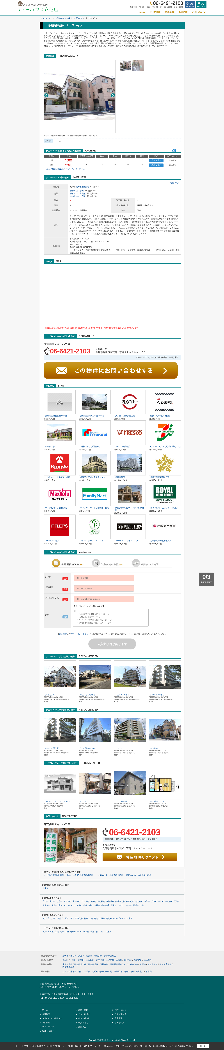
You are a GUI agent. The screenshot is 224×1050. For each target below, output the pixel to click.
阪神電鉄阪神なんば (119, 964)
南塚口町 (62, 905)
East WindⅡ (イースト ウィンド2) (57, 801)
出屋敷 (82, 193)
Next (113, 95)
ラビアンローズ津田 (121, 695)
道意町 (54, 905)
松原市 (89, 956)
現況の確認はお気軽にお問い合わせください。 (66, 169)
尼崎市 (79, 187)
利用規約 (63, 634)
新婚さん (82, 1027)
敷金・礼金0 (83, 1018)
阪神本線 (74, 190)
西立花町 (85, 901)
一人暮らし (83, 1022)
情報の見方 (175, 183)
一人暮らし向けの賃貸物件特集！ (110, 875)
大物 (91, 918)
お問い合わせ (120, 1010)
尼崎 (81, 190)
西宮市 (45, 888)
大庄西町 (128, 905)
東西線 (143, 964)
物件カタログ (48, 1031)
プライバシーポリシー (80, 634)
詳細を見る (156, 160)
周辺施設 (118, 1018)
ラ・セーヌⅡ (119, 748)
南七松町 (139, 901)
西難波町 (110, 901)
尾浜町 (136, 905)
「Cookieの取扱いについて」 (163, 1046)
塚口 (55, 918)
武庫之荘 (79, 918)
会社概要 (46, 1014)
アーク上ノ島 (49, 695)
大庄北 (120, 905)
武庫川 (129, 918)
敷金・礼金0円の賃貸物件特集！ (81, 875)
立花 (83, 196)
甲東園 (149, 971)
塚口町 (70, 905)
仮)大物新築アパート (157, 801)
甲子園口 (118, 971)
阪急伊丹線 (93, 964)
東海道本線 (75, 196)
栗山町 (177, 901)
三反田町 (67, 901)
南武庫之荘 (120, 901)
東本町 (161, 901)
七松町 (52, 901)
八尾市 (81, 956)
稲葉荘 (147, 901)
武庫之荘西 (88, 905)
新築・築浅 (83, 1010)
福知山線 (134, 964)
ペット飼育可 (84, 1014)
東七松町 (101, 901)
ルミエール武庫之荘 (157, 695)
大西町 (93, 901)
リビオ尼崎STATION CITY (88, 748)
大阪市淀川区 (110, 956)
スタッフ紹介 (120, 1014)
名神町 (97, 905)
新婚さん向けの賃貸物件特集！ (139, 875)
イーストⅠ (84, 801)
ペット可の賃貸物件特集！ (54, 875)
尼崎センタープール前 (115, 918)
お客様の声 (119, 1022)
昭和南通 (105, 905)
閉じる (203, 1046)
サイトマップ (48, 1027)
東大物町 (169, 901)
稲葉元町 (130, 901)
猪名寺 (61, 918)
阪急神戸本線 (80, 964)
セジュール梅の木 (121, 801)
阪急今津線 (153, 964)
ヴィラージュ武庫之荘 (87, 695)
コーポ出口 (154, 748)
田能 (142, 905)
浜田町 (154, 901)
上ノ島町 (76, 901)
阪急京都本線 (68, 967)
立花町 (45, 901)
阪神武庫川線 (166, 964)
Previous (46, 95)
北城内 (113, 905)
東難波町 (85, 187)
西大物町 (78, 905)
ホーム (45, 1010)
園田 (67, 918)
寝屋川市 (98, 956)
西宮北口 (140, 971)
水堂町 (59, 901)
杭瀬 (86, 918)
